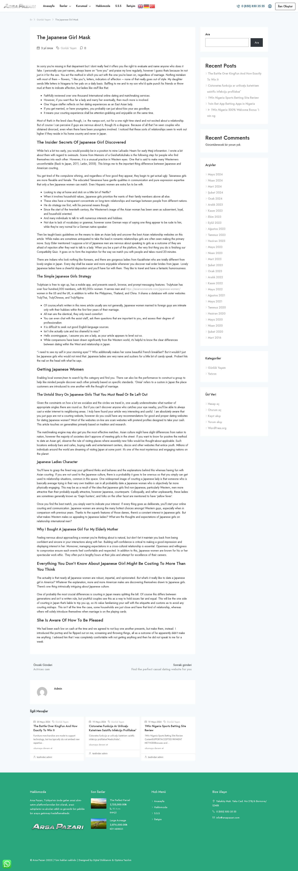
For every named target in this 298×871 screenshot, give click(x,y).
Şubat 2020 (215, 332)
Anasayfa (48, 6)
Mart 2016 (214, 338)
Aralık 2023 (215, 205)
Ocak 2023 (215, 271)
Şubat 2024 (215, 193)
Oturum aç (214, 410)
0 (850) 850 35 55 (253, 6)
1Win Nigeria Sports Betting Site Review (233, 98)
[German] (147, 6)
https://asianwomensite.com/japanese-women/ (153, 289)
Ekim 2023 (214, 217)
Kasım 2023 (215, 211)
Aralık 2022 (215, 277)
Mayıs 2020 (215, 320)
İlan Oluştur (285, 6)
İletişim (131, 6)
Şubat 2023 (215, 265)
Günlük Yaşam (44, 19)
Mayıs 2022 (215, 289)
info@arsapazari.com (228, 817)
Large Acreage (118, 820)
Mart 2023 (214, 259)
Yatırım (212, 374)
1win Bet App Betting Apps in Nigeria (231, 104)
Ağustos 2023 (216, 229)
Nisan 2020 (215, 326)
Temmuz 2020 (217, 307)
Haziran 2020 (216, 314)
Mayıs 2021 (215, 301)
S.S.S (118, 6)
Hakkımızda (103, 6)
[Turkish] (152, 6)
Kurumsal (81, 6)
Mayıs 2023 (215, 247)
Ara (207, 34)
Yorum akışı (215, 422)
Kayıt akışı (214, 416)
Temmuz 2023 (217, 235)
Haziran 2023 (216, 241)
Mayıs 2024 (215, 174)
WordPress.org (217, 428)
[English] (141, 6)
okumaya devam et (42, 748)
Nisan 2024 (215, 180)
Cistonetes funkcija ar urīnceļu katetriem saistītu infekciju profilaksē (112, 728)
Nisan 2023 (215, 253)
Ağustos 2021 (216, 295)
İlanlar (63, 6)
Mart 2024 (215, 187)
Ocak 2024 (215, 199)
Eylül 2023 (214, 223)
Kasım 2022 (215, 283)
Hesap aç (213, 404)
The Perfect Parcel (120, 800)
